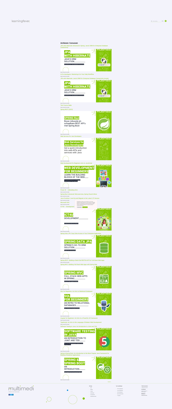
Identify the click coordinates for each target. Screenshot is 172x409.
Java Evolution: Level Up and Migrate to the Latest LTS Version (79, 198)
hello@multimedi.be (144, 395)
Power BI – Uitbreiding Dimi (69, 190)
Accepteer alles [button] (85, 207)
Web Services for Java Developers (70, 136)
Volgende (110, 381)
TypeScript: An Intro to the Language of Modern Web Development (81, 322)
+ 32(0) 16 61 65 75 (144, 387)
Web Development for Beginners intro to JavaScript (76, 163)
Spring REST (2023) (66, 109)
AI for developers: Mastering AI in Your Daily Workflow (77, 74)
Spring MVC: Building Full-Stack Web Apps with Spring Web (78, 264)
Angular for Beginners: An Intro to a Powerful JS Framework (79, 318)
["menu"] (166, 21)
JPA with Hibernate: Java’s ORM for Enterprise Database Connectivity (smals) (84, 78)
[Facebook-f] (9, 394)
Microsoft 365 (64, 202)
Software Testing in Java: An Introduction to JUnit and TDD (78, 326)
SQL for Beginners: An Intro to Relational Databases (76, 291)
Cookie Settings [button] (79, 207)
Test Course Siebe (66, 105)
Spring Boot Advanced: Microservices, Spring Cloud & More (78, 194)
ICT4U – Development (67, 206)
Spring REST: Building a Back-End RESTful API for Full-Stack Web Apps (82, 260)
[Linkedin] (13, 394)
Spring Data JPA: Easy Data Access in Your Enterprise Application (80, 233)
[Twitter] (11, 394)
